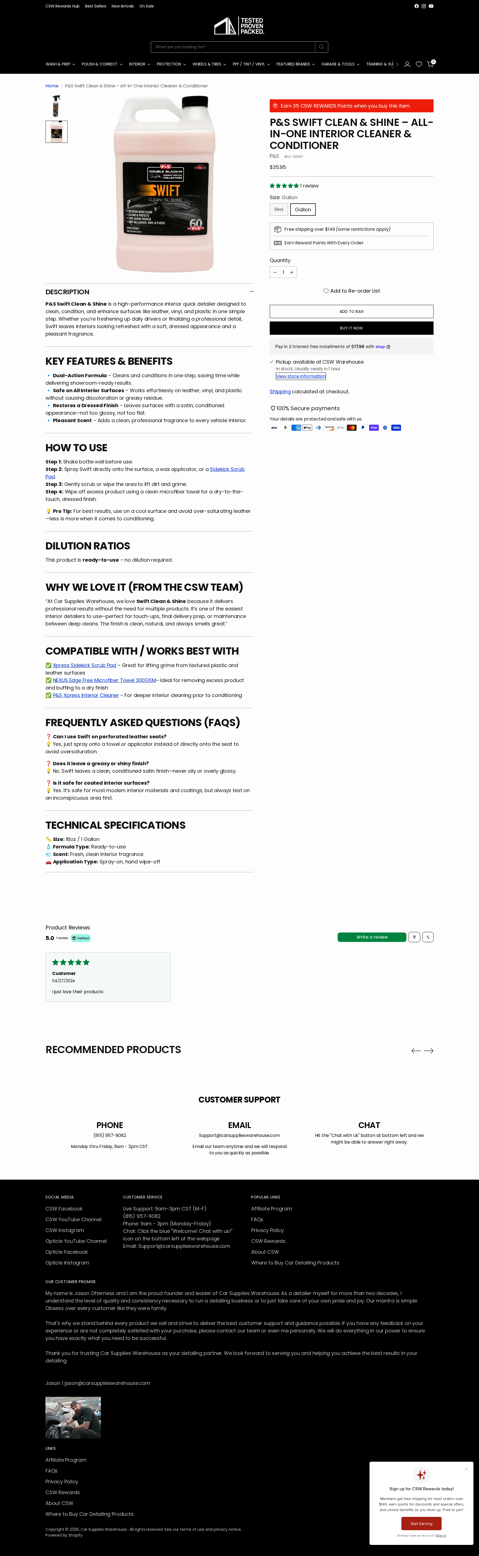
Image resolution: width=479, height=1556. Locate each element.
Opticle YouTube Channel (76, 1241)
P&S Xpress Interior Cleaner (86, 695)
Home (51, 86)
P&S (274, 156)
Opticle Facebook (66, 1251)
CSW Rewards (268, 1241)
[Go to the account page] (407, 64)
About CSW (265, 1251)
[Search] (321, 47)
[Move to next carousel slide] (429, 1050)
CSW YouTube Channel (73, 1219)
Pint (278, 209)
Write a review (372, 937)
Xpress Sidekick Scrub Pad (84, 665)
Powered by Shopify (64, 1535)
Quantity (280, 260)
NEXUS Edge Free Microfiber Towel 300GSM (104, 680)
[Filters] (414, 937)
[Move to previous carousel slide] (416, 1051)
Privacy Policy (267, 1230)
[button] (285, 185)
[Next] (397, 64)
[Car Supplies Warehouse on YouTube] (431, 6)
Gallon (303, 209)
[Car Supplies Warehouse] (239, 25)
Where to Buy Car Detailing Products (295, 1262)
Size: (283, 197)
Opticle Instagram (67, 1262)
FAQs (257, 1219)
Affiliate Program (271, 1208)
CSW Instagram (64, 1230)
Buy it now (351, 328)
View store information (301, 376)
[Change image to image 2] (56, 132)
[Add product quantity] (292, 272)
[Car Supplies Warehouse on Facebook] (416, 6)
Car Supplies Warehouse (104, 1529)
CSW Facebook (64, 1208)
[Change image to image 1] (56, 106)
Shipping (280, 391)
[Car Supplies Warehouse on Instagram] (423, 6)
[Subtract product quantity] (275, 272)
